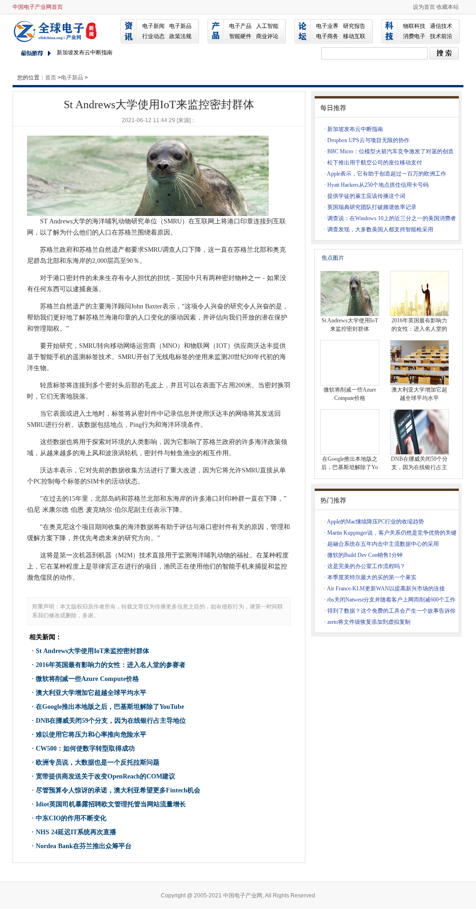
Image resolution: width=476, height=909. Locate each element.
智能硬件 (240, 36)
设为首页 (424, 7)
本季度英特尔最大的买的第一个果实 (371, 577)
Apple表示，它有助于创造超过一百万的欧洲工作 (386, 173)
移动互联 (354, 36)
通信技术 (441, 26)
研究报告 (354, 26)
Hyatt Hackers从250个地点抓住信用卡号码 (378, 185)
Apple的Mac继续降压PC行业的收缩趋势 (375, 521)
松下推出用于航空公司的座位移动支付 (374, 162)
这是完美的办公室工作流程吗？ (366, 566)
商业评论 (267, 36)
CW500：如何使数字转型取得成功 (85, 748)
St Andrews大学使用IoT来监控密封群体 (92, 650)
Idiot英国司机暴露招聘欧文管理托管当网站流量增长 (111, 804)
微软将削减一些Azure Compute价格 (87, 678)
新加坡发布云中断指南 (84, 52)
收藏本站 (447, 7)
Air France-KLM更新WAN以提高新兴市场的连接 (386, 588)
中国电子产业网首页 (38, 7)
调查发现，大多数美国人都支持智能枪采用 (380, 229)
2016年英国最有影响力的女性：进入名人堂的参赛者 (110, 664)
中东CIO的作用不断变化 (71, 818)
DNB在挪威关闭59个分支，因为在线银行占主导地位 (111, 720)
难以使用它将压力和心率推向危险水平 (91, 734)
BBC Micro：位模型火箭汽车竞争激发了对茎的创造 (390, 151)
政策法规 (180, 36)
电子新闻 (153, 26)
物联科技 (414, 26)
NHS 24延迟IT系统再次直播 (76, 832)
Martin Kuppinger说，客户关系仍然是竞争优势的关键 (391, 533)
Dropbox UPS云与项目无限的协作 (368, 140)
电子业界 (327, 26)
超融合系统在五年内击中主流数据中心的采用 (383, 544)
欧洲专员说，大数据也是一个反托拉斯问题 (97, 762)
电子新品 (180, 26)
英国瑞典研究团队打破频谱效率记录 (371, 207)
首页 (50, 77)
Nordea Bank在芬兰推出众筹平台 (84, 846)
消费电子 (414, 36)
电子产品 (240, 26)
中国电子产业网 (57, 30)
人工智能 (267, 26)
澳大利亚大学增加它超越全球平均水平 (91, 692)
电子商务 (327, 36)
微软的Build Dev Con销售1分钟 (365, 555)
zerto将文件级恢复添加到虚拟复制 (368, 622)
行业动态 (153, 36)
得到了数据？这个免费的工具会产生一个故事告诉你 (391, 611)
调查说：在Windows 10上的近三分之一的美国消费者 (391, 218)
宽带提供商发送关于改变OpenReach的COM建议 (105, 776)
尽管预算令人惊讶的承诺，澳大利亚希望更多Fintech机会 (118, 790)
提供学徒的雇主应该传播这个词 (366, 196)
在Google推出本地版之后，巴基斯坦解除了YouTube (110, 706)
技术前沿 (441, 36)
